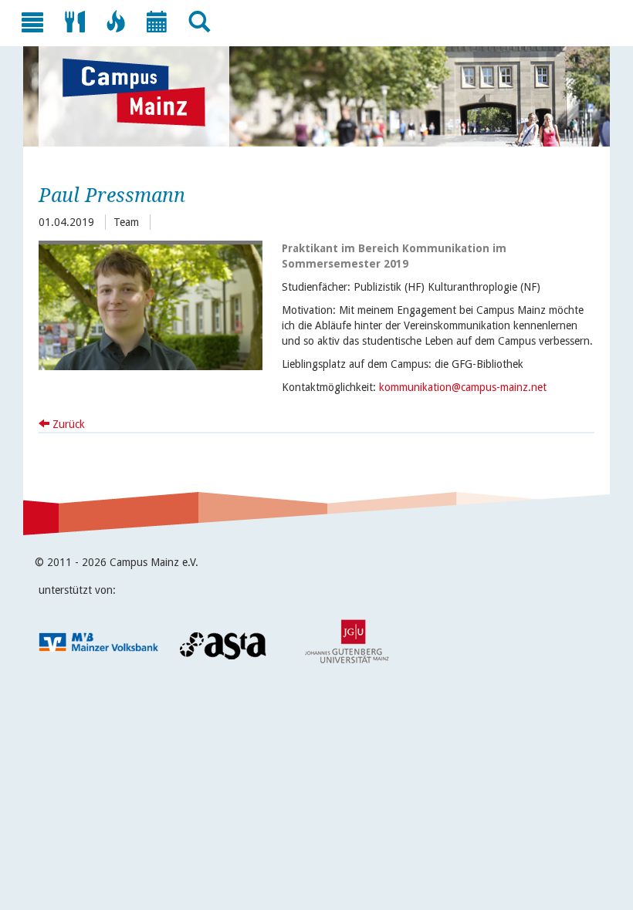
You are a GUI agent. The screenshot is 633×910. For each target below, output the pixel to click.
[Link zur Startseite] (141, 93)
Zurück (67, 424)
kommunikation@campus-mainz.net (463, 387)
